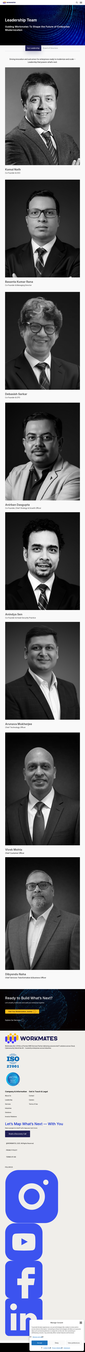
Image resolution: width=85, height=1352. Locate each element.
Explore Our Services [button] (12, 1020)
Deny (57, 1343)
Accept (39, 1343)
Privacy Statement (57, 1348)
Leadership (8, 1100)
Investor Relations (11, 1116)
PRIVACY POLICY (11, 1150)
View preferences (74, 1343)
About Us (8, 1096)
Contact (31, 1096)
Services (8, 1104)
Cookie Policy (47, 1348)
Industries (8, 1108)
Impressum (67, 1348)
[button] (81, 1323)
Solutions (8, 1112)
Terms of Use (33, 1104)
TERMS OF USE (11, 1157)
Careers (31, 1100)
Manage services (37, 1337)
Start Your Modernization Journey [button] (20, 1012)
